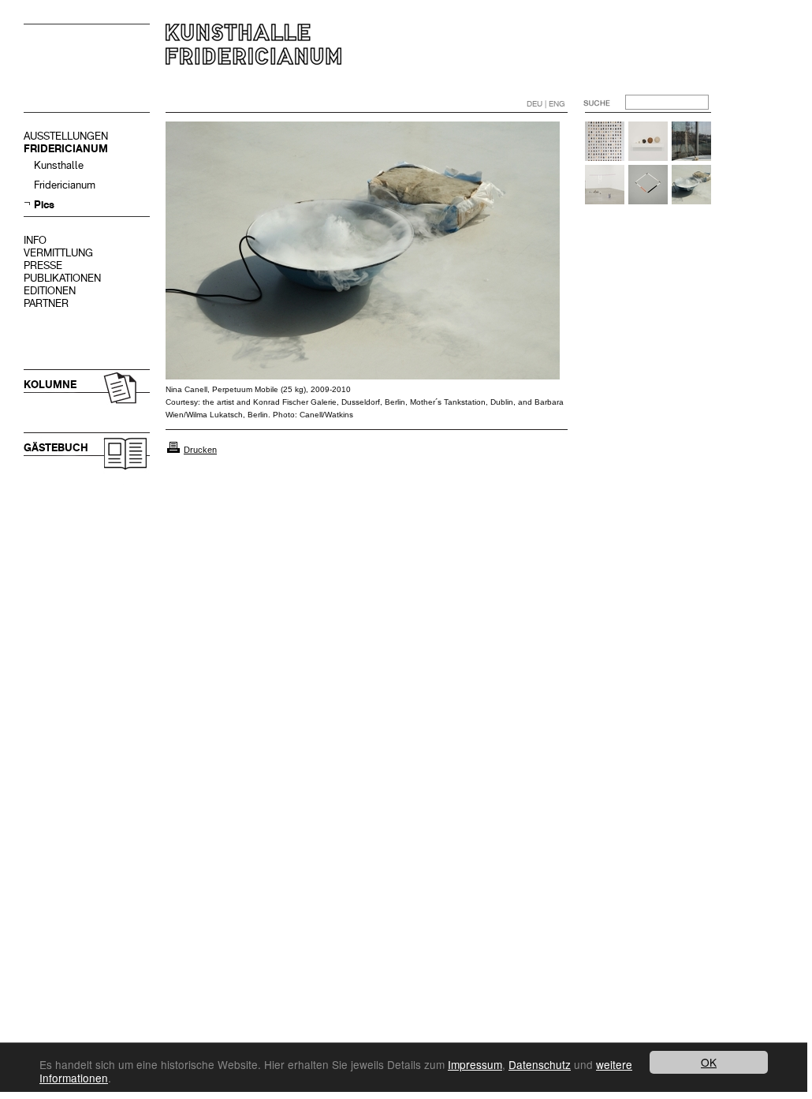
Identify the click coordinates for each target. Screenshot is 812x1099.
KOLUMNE (50, 385)
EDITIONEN (50, 291)
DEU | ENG (546, 103)
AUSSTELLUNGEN (66, 136)
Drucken (200, 449)
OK (709, 1062)
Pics (44, 205)
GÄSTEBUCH (56, 448)
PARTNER (46, 303)
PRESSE (43, 265)
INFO (35, 240)
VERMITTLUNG (58, 253)
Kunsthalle (59, 165)
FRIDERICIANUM (66, 149)
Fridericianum (64, 185)
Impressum (475, 1064)
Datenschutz (539, 1064)
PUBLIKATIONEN (62, 278)
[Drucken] (173, 449)
